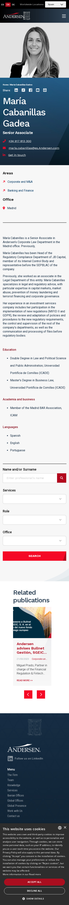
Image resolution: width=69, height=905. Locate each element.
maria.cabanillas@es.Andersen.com (34, 148)
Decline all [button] (34, 890)
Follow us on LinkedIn (29, 758)
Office (7, 532)
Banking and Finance (21, 190)
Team (10, 780)
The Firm (12, 775)
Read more (35, 874)
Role (6, 511)
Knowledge (13, 785)
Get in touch (17, 155)
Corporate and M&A (20, 181)
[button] (34, 899)
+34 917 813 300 (20, 141)
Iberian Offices (15, 795)
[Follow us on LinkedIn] (10, 758)
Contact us (13, 816)
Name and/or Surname (19, 469)
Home (5, 85)
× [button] (64, 827)
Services (9, 490)
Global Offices (15, 800)
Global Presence (16, 805)
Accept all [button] (34, 882)
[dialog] (34, 864)
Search (35, 556)
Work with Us (14, 811)
